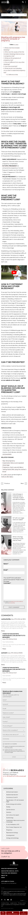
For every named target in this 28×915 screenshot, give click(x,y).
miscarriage (5, 128)
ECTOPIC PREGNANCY (9, 166)
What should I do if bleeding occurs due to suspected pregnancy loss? (14, 70)
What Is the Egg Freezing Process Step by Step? (18, 538)
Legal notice (13, 903)
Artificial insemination (12, 792)
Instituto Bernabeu (5, 2)
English (22, 900)
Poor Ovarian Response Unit (14, 827)
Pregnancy (9, 830)
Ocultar (16, 44)
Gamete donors (10, 809)
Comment (7, 583)
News (3, 877)
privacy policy (12, 602)
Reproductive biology (12, 832)
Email (6, 570)
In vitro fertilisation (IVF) (12, 824)
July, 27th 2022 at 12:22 (9, 639)
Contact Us (5, 857)
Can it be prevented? (10, 66)
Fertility (8, 807)
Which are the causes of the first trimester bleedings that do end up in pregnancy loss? (14, 54)
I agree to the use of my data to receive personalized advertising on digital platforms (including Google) (15, 751)
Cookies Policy (5, 903)
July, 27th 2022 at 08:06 (14, 653)
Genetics (8, 812)
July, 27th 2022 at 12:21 (9, 673)
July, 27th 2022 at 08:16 (18, 619)
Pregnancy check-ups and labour (12, 467)
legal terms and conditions (17, 601)
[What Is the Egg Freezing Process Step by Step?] (6, 544)
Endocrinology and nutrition (13, 804)
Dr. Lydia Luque (6, 474)
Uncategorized (10, 835)
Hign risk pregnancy (8, 461)
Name (6, 564)
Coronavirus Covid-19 (12, 797)
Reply (3, 631)
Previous (7, 483)
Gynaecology (9, 817)
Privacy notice (22, 903)
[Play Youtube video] (14, 272)
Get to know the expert (12, 815)
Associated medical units (9, 871)
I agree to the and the (14, 602)
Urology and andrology (12, 838)
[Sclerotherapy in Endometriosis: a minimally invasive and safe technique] (6, 502)
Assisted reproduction (12, 794)
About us (4, 875)
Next (22, 483)
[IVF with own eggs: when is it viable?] (6, 524)
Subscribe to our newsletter (11, 743)
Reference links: (12, 74)
